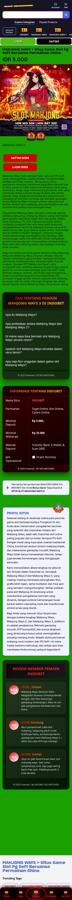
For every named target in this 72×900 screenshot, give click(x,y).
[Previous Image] (2, 100)
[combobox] (33, 14)
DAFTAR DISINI (20, 158)
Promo (6, 896)
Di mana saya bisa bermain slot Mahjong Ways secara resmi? (32, 338)
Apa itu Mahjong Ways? (21, 314)
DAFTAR (54, 41)
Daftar (36, 896)
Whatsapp (51, 896)
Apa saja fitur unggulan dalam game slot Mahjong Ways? (32, 363)
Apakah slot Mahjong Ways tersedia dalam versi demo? (33, 350)
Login (20, 896)
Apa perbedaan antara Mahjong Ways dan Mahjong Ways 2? (33, 325)
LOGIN (18, 41)
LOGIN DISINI (20, 167)
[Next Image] (69, 100)
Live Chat (65, 896)
